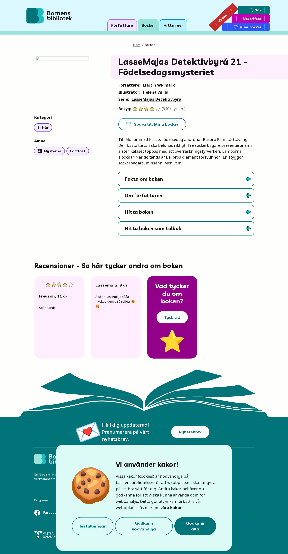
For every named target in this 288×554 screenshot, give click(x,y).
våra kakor (171, 507)
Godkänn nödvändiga (144, 526)
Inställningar (93, 526)
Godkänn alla (195, 526)
